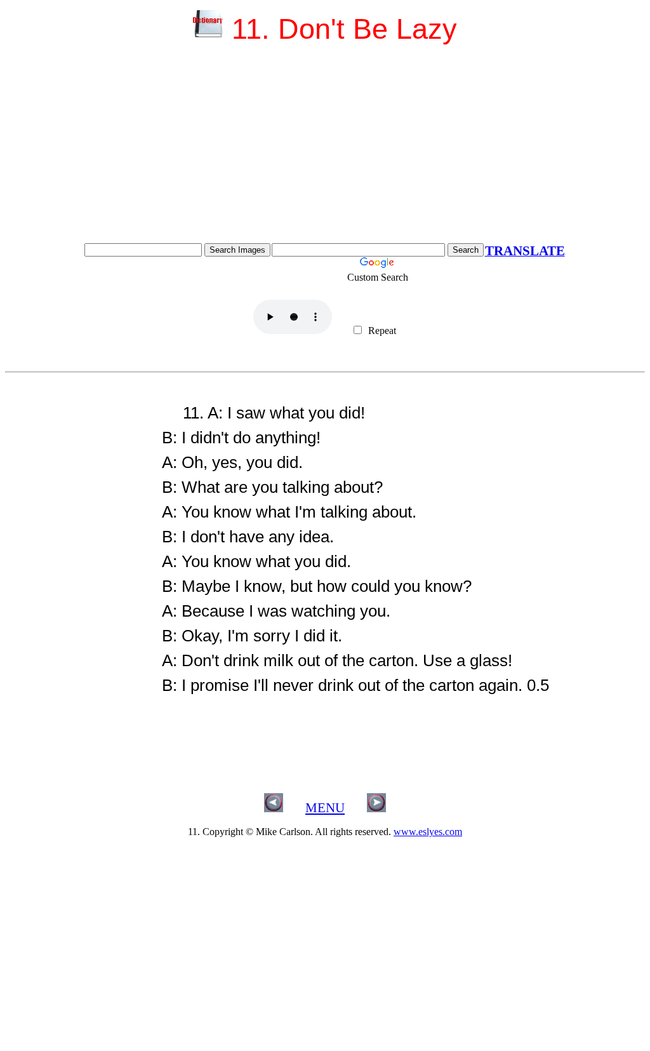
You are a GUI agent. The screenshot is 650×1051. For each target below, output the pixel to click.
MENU (325, 807)
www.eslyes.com (428, 831)
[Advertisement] (325, 148)
